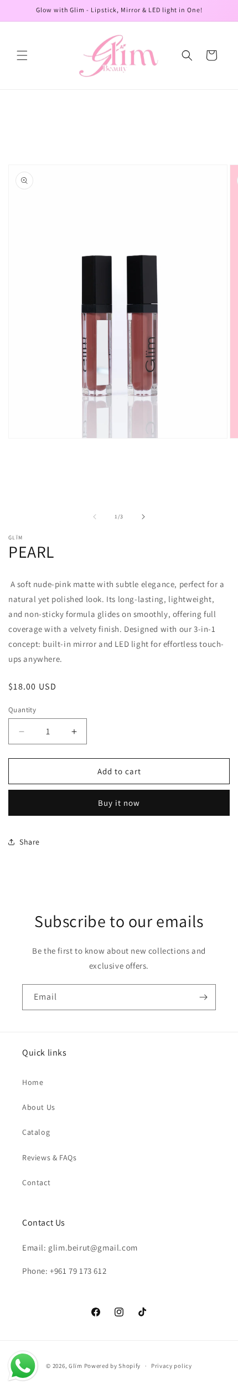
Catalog (36, 1132)
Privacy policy (171, 1366)
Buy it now (119, 803)
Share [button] (29, 842)
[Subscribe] (203, 997)
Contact (36, 1182)
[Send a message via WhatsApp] (23, 1366)
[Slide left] (94, 517)
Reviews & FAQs (49, 1157)
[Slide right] (143, 517)
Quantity (22, 709)
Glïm (75, 1366)
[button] (22, 55)
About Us (38, 1107)
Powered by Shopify (112, 1366)
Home (32, 1082)
